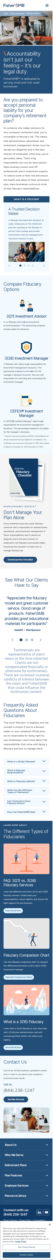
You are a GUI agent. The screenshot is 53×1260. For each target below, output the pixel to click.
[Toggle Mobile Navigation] (47, 5)
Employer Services (17, 13)
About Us (10, 1145)
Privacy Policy (25, 1220)
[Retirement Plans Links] (46, 1165)
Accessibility (39, 1220)
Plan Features (13, 1175)
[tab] (21, 639)
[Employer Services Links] (46, 1185)
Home (6, 13)
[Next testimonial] (40, 639)
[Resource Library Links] (46, 1195)
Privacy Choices (10, 1220)
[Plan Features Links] (46, 1175)
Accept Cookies (26, 1255)
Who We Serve (14, 1155)
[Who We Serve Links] (46, 1155)
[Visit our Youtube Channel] (46, 1212)
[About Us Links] (46, 1144)
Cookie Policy (20, 1241)
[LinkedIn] (39, 1212)
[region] (26, 1240)
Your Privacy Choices (26, 1247)
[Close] (50, 1225)
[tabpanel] (26, 613)
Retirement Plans (16, 1165)
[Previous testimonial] (13, 639)
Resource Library (15, 1195)
